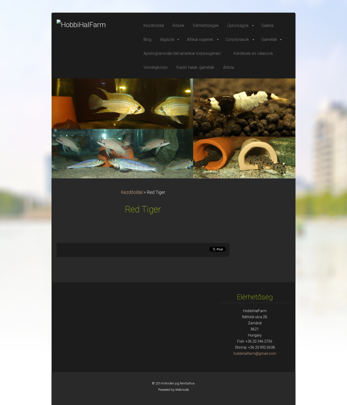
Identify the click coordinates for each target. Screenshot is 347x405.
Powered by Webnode (173, 390)
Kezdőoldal (132, 192)
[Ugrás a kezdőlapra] (95, 25)
